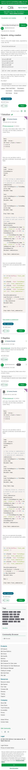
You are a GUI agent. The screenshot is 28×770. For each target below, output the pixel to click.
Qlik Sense (9, 93)
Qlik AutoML (4, 656)
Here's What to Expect (17, 13)
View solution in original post (10, 319)
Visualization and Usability (8, 18)
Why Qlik (3, 675)
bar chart (5, 621)
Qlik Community (6, 728)
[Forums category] (3, 639)
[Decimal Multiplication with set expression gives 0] (25, 111)
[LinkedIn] (5, 732)
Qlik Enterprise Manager (7, 668)
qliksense (16, 616)
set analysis (5, 616)
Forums (8, 638)
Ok (14, 765)
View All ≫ (5, 628)
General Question (19, 90)
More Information (14, 768)
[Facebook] (8, 732)
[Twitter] (2, 732)
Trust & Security (5, 707)
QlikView (3, 658)
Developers (20, 88)
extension (5, 624)
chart (11, 614)
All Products (4, 649)
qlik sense (5, 612)
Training (3, 694)
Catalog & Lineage (6, 670)
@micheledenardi (8, 126)
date (15, 612)
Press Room (4, 705)
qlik (18, 614)
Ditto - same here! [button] (6, 98)
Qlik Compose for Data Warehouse (10, 665)
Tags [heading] (4, 608)
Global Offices (5, 719)
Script (15, 93)
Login (20, 1)
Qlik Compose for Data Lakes (9, 663)
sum (19, 621)
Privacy (3, 712)
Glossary (3, 691)
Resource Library (5, 682)
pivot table (5, 619)
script (18, 612)
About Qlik (3, 703)
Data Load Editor (10, 88)
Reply (22, 105)
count (22, 619)
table (11, 616)
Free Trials (3, 686)
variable (11, 621)
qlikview (17, 619)
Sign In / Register (22, 7)
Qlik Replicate (4, 661)
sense (10, 612)
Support (3, 696)
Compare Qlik (4, 689)
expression (9, 90)
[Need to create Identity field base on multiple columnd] (22, 111)
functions (11, 619)
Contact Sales (4, 722)
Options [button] (25, 18)
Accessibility (4, 710)
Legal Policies (4, 745)
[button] (26, 28)
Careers (3, 715)
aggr (15, 621)
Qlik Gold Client (5, 673)
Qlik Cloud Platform (6, 651)
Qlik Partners (4, 684)
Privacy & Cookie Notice (7, 748)
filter (15, 614)
